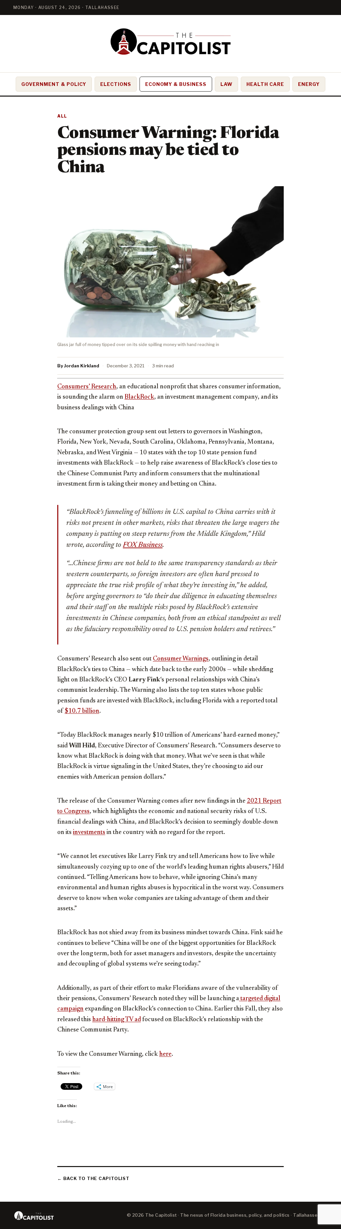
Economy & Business (176, 84)
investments (89, 832)
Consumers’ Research (86, 387)
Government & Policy (53, 84)
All (62, 116)
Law (226, 84)
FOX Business (143, 545)
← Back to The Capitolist (93, 1178)
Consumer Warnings (180, 659)
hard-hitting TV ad (116, 1020)
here (165, 1054)
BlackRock (139, 397)
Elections (115, 84)
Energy (309, 84)
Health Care (265, 84)
